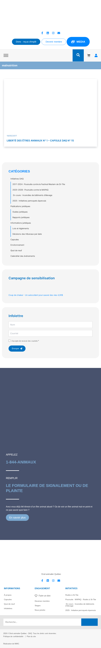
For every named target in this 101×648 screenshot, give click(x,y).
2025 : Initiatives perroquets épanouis (29, 201)
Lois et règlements (20, 228)
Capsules (15, 239)
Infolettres (8, 608)
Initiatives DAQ (17, 179)
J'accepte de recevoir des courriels (24, 341)
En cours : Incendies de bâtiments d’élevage (32, 195)
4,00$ (36, 295)
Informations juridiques (21, 223)
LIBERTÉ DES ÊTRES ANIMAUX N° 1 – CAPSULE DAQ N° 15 (40, 140)
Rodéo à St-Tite (71, 595)
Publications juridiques (20, 206)
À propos (7, 595)
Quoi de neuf (16, 250)
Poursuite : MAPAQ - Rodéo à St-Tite (80, 599)
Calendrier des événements (23, 256)
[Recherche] (89, 622)
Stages (38, 605)
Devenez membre (42, 601)
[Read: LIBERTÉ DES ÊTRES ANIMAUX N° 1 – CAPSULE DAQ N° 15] (50, 114)
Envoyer (15, 348)
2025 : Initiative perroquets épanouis (80, 610)
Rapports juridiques (21, 217)
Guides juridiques (20, 212)
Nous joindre (40, 610)
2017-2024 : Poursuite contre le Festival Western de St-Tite (38, 184)
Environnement (17, 245)
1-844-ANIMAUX (21, 462)
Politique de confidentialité (13, 636)
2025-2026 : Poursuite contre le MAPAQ (30, 190)
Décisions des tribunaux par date (27, 234)
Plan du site (31, 636)
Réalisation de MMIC (11, 644)
